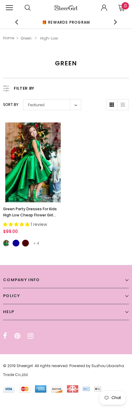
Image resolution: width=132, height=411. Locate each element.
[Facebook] (5, 335)
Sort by (10, 104)
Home (8, 38)
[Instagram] (30, 335)
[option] (66, 22)
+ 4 (36, 243)
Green (26, 38)
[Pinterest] (17, 335)
